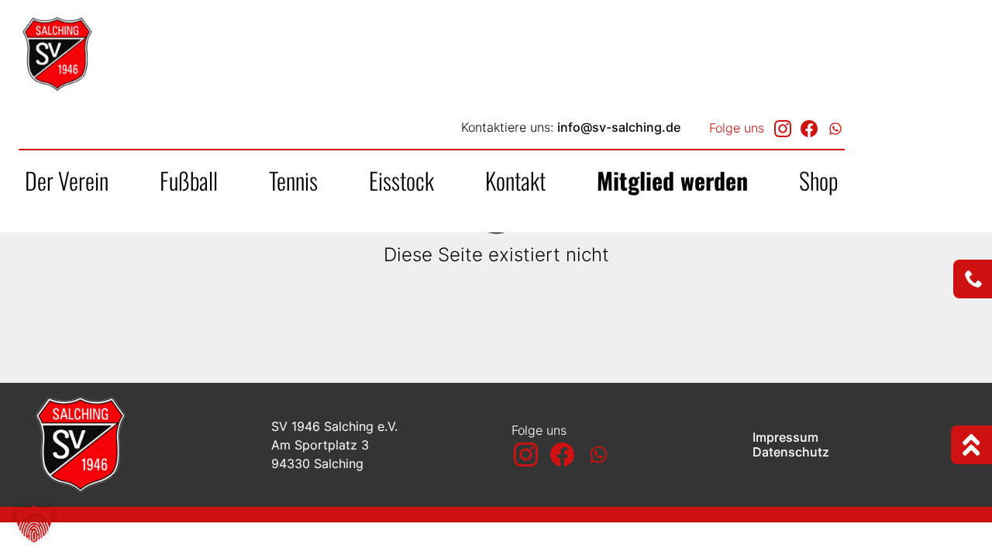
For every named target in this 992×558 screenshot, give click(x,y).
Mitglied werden (672, 180)
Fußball (189, 180)
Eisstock (401, 180)
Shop (819, 180)
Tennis (293, 180)
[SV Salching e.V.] (115, 54)
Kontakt (515, 180)
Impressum (787, 437)
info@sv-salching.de (618, 127)
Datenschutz (792, 452)
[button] (34, 524)
